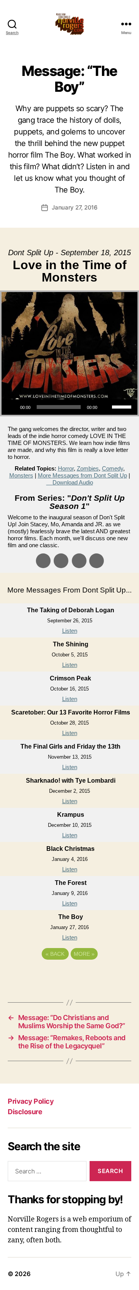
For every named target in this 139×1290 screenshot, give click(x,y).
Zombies (88, 468)
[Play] (11, 407)
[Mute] (106, 407)
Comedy (112, 468)
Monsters (21, 475)
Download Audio (73, 482)
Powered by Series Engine (69, 975)
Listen (69, 630)
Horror (66, 468)
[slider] (123, 406)
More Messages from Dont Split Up (82, 475)
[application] (69, 407)
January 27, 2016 (75, 207)
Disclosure (25, 1112)
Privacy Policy (31, 1101)
